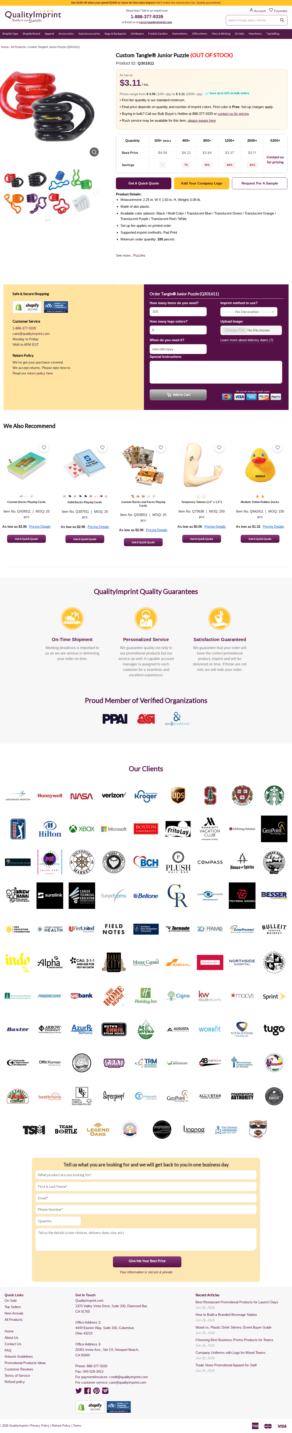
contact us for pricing (233, 114)
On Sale (239, 33)
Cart (284, 42)
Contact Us (13, 1344)
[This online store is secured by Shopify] (27, 307)
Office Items (199, 33)
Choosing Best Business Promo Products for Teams (234, 1340)
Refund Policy (61, 1425)
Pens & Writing (221, 33)
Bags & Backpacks (115, 33)
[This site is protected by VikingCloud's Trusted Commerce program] (56, 307)
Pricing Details (40, 526)
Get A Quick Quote (26, 539)
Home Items (180, 33)
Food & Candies (158, 33)
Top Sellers (13, 1307)
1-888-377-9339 (147, 16)
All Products (14, 1320)
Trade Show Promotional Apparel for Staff (226, 1365)
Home (9, 1331)
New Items (255, 33)
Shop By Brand (31, 33)
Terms (77, 1425)
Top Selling (272, 33)
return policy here (40, 373)
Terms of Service (17, 1375)
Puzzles (139, 255)
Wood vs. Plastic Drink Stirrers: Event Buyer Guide (233, 1327)
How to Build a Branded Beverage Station (226, 1315)
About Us (11, 1337)
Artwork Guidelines (19, 1356)
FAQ (8, 1350)
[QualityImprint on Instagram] (105, 1392)
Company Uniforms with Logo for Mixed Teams (231, 1353)
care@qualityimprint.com (155, 22)
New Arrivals (14, 1313)
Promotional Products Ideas (25, 1363)
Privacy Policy (40, 1425)
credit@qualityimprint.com (128, 1377)
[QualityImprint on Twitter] (78, 1392)
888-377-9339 (97, 1366)
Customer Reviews (19, 1369)
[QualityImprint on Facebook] (87, 1392)
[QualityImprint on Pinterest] (96, 1392)
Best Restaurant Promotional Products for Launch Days (237, 1302)
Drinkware (137, 33)
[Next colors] (97, 192)
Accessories (66, 33)
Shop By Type (10, 33)
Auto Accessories (89, 33)
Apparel (49, 33)
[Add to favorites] (44, 447)
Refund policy (15, 1382)
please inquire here (202, 120)
